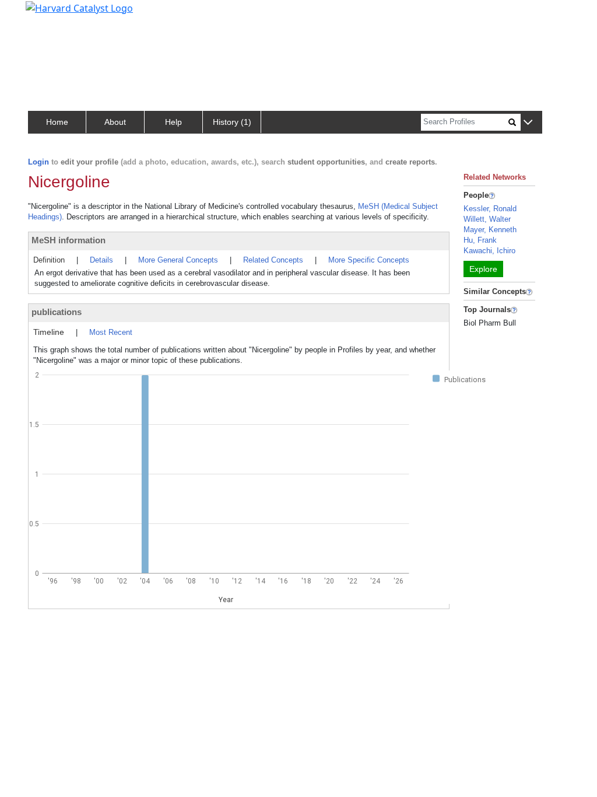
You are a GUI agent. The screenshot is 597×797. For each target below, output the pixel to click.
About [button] (115, 122)
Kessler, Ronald (490, 208)
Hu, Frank (480, 240)
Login (38, 162)
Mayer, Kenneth (490, 229)
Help (173, 122)
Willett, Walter (487, 219)
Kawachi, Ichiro (489, 250)
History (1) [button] (232, 122)
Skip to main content (49, 14)
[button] (528, 122)
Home (57, 122)
